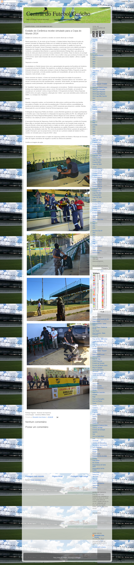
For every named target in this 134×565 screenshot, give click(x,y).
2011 (94, 50)
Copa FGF (95, 81)
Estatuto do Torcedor (98, 363)
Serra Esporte (96, 356)
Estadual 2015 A (97, 169)
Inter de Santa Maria (98, 436)
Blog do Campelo (97, 367)
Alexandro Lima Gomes (99, 536)
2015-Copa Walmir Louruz (100, 87)
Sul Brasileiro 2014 (98, 219)
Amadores (95, 215)
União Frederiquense (98, 483)
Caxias (94, 403)
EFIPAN (95, 125)
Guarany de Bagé (97, 427)
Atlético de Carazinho (99, 392)
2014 (94, 44)
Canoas (95, 405)
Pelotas (95, 458)
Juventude (95, 440)
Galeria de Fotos (97, 250)
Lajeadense (96, 449)
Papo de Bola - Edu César (100, 339)
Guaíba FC (96, 423)
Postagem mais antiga (79, 476)
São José (95, 476)
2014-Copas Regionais (99, 91)
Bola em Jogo (96, 359)
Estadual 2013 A (97, 177)
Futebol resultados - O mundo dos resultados (99, 374)
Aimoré (95, 390)
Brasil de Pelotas (97, 401)
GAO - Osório (96, 414)
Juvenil (95, 167)
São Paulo (95, 481)
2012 (94, 48)
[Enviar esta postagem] (57, 417)
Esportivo (95, 412)
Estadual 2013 (97, 149)
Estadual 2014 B (97, 175)
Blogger (78, 557)
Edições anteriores (98, 107)
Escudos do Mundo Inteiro (100, 365)
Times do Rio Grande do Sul (101, 319)
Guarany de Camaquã (99, 429)
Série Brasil (96, 331)
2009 (94, 105)
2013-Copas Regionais (99, 94)
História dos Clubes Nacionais (98, 370)
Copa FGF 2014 (97, 144)
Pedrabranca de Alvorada (100, 456)
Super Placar (96, 321)
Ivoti (94, 438)
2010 (94, 53)
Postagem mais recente (34, 476)
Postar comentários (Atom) (38, 480)
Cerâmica (95, 407)
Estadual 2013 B (97, 180)
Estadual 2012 (97, 153)
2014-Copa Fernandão (99, 89)
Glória (94, 418)
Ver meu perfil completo (99, 547)
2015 (94, 42)
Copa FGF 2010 (97, 164)
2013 (94, 46)
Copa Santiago (97, 112)
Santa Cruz (96, 474)
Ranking (95, 109)
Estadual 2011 (97, 157)
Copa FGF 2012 (97, 155)
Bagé (94, 396)
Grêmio (95, 421)
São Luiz (95, 479)
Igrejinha (95, 432)
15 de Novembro (97, 386)
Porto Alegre (96, 460)
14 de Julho (96, 383)
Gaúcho (95, 416)
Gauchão (95, 40)
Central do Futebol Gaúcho (58, 13)
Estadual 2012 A (97, 184)
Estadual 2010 (97, 162)
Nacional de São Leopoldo (100, 445)
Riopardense (96, 472)
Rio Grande (96, 462)
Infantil (94, 200)
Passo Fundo (96, 454)
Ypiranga (95, 487)
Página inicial (57, 476)
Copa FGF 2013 (97, 151)
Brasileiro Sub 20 (97, 230)
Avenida (95, 394)
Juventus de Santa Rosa (100, 443)
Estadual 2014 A (97, 173)
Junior (94, 138)
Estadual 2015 (97, 142)
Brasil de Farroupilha (98, 399)
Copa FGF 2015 (97, 140)
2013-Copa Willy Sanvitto (100, 96)
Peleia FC (95, 337)
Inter (94, 434)
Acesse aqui (96, 252)
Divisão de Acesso (98, 55)
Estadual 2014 (97, 147)
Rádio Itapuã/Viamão (98, 354)
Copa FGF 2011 (97, 160)
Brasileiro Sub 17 (97, 246)
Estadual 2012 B (97, 186)
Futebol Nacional (97, 361)
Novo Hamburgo (97, 447)
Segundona (96, 70)
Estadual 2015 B (97, 171)
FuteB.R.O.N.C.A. (98, 348)
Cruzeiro (95, 410)
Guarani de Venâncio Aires (100, 425)
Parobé (95, 451)
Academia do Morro (98, 388)
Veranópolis (96, 485)
